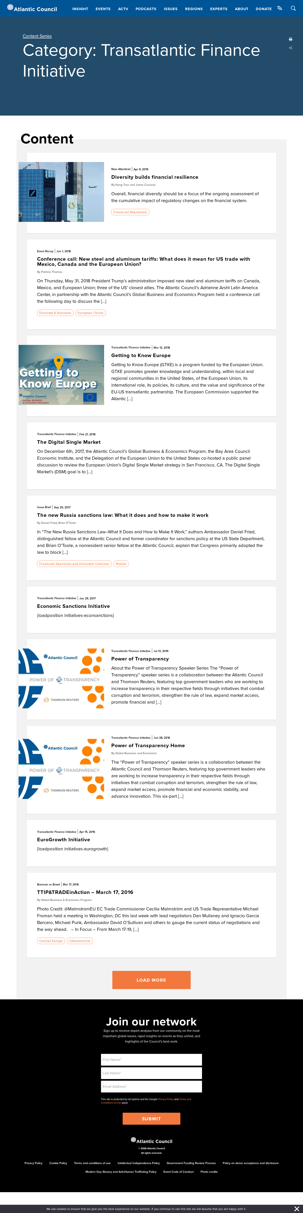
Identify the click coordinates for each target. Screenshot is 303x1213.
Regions (194, 9)
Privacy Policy (166, 1099)
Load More (151, 980)
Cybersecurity (79, 941)
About (242, 9)
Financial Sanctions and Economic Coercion (74, 564)
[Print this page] (291, 39)
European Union (90, 313)
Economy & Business (55, 313)
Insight (80, 9)
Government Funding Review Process (191, 1163)
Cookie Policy (58, 1163)
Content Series (37, 36)
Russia (121, 564)
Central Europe (51, 941)
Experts (219, 9)
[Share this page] (291, 48)
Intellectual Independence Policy (139, 1163)
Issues (171, 9)
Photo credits (209, 1172)
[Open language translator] (279, 8)
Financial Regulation (130, 212)
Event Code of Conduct (178, 1172)
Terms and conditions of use (92, 1163)
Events (103, 9)
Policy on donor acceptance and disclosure (251, 1163)
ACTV (123, 9)
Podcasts (146, 9)
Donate (264, 9)
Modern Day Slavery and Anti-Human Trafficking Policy (121, 1172)
